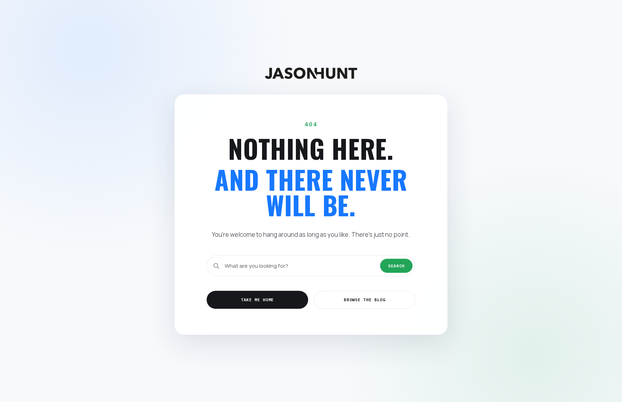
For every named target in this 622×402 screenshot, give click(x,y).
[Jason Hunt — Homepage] (311, 73)
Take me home (257, 299)
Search (396, 265)
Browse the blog (364, 299)
